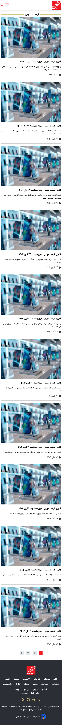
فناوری (44, 689)
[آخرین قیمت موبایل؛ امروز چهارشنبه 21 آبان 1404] (31, 423)
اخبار (55, 679)
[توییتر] (23, 700)
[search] (2, 5)
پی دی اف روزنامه (22, 689)
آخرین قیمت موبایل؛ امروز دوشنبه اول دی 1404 (40, 62)
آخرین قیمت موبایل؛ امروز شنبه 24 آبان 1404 (41, 383)
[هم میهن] (56, 5)
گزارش (18, 684)
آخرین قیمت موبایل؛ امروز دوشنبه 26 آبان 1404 (40, 254)
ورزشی (36, 689)
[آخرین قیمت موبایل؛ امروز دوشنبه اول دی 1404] (31, 37)
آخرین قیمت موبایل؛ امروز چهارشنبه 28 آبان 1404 (39, 126)
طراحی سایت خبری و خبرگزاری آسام (28, 716)
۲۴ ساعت (27, 679)
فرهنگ (27, 684)
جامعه (35, 684)
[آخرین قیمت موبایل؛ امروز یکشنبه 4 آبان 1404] (31, 607)
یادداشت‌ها (7, 684)
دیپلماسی (55, 684)
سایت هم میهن (19, 706)
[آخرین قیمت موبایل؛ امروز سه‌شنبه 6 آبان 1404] (31, 546)
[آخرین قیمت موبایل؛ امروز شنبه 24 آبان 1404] (31, 359)
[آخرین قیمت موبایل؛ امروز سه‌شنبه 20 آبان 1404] (31, 484)
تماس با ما (35, 693)
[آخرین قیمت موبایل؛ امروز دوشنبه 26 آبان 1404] (31, 230)
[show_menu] (7, 5)
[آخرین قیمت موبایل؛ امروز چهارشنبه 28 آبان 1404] (31, 102)
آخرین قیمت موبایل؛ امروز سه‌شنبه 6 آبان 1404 (40, 570)
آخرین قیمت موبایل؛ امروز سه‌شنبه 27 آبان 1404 (39, 190)
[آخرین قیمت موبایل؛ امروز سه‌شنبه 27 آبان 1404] (31, 166)
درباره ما (25, 693)
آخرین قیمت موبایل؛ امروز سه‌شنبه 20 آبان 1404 (40, 508)
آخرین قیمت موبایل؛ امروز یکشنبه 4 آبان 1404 (40, 631)
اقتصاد (8, 679)
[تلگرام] (33, 700)
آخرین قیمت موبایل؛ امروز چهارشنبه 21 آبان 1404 (39, 447)
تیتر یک (37, 679)
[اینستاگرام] (28, 700)
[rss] (38, 700)
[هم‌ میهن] (31, 670)
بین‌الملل (45, 684)
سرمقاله (47, 679)
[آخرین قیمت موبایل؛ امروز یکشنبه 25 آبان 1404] (31, 294)
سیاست (16, 679)
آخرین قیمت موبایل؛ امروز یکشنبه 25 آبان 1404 (40, 319)
